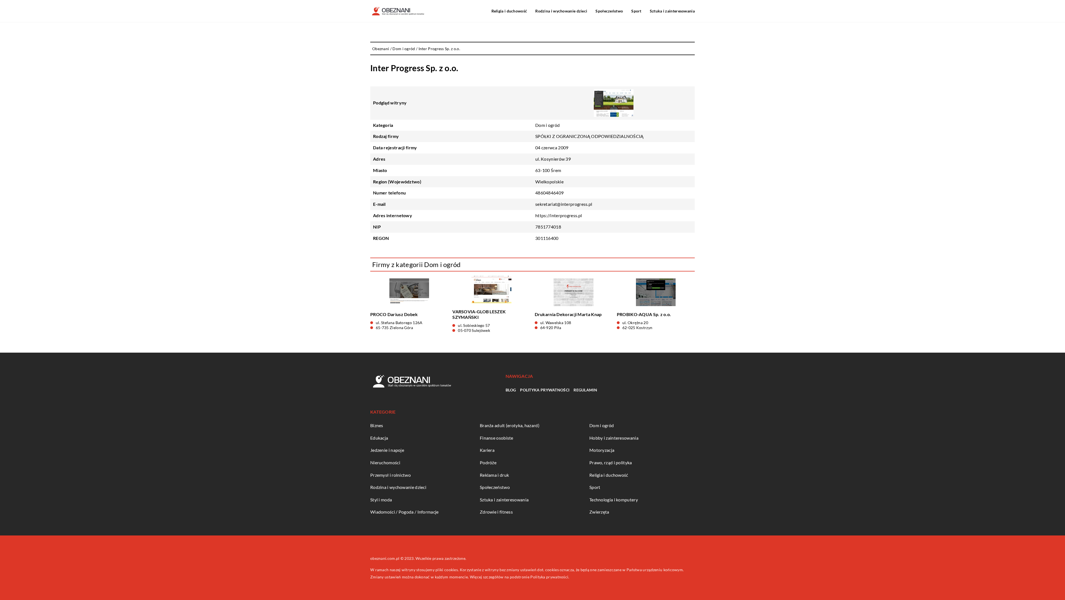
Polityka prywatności (544, 390)
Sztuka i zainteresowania (672, 11)
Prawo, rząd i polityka (610, 462)
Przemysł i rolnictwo (390, 475)
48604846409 (549, 192)
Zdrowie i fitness (496, 511)
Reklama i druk (494, 475)
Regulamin (585, 390)
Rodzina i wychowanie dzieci (561, 11)
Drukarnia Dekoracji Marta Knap (568, 314)
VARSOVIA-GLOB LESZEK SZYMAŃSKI (479, 314)
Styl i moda (381, 499)
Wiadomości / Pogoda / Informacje (404, 511)
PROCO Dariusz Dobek (394, 314)
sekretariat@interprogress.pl (563, 204)
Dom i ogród (547, 125)
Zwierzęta (599, 511)
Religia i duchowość (509, 11)
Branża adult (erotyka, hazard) (509, 425)
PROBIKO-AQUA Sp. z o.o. (644, 314)
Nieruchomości (385, 462)
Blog (511, 390)
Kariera (487, 450)
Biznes (376, 425)
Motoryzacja (601, 450)
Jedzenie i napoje (387, 450)
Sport (636, 11)
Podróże (488, 462)
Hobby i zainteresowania (613, 437)
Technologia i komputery (613, 499)
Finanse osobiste (496, 437)
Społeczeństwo (609, 11)
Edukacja (379, 437)
